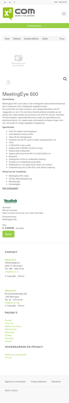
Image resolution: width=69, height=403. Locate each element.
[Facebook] (14, 2)
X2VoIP (8, 341)
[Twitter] (5, 2)
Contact (8, 320)
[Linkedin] (9, 2)
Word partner (11, 329)
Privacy (8, 357)
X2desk (8, 335)
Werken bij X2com (13, 326)
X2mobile (9, 338)
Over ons (9, 323)
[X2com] (18, 13)
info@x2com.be (12, 302)
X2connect (10, 332)
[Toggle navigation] (64, 13)
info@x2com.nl (12, 271)
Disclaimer (56, 381)
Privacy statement (38, 381)
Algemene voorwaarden (15, 354)
